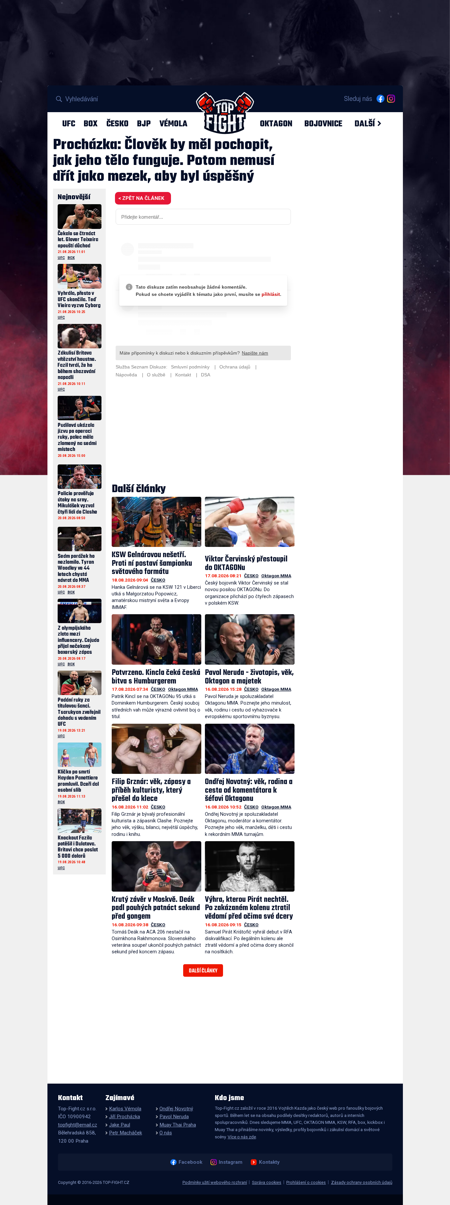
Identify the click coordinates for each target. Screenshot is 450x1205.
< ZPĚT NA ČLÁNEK (141, 198)
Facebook (190, 1162)
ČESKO (117, 124)
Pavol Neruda (174, 1117)
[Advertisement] (203, 431)
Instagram (230, 1162)
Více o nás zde (242, 1136)
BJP (144, 124)
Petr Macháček (125, 1133)
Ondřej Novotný (176, 1109)
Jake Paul (119, 1125)
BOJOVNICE (323, 124)
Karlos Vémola (125, 1109)
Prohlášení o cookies (306, 1182)
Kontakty (269, 1162)
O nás (165, 1133)
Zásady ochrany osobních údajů (361, 1182)
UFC (68, 124)
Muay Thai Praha (177, 1125)
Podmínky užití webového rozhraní (215, 1182)
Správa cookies (266, 1182)
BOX (91, 124)
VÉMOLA (173, 124)
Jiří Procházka (124, 1117)
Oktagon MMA (276, 575)
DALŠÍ (364, 124)
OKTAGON (276, 124)
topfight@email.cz (77, 1125)
